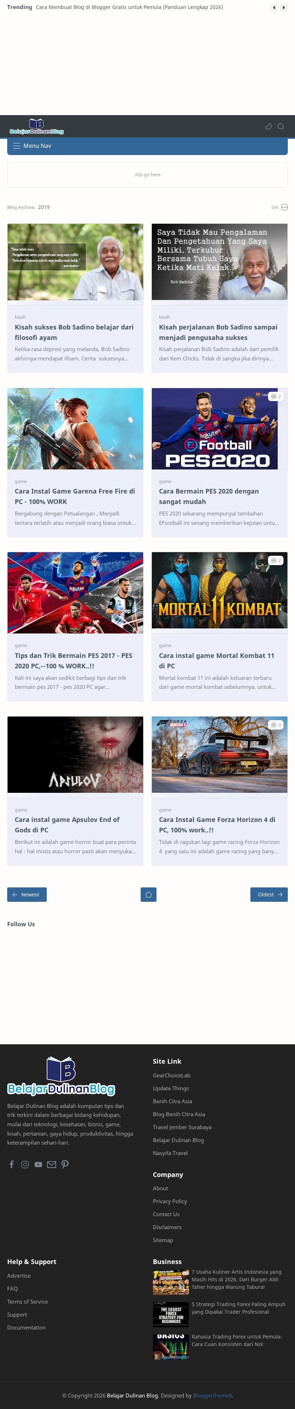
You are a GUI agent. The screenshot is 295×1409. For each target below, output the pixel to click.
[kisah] (20, 317)
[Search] (280, 126)
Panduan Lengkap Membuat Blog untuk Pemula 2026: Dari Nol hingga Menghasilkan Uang (146, 7)
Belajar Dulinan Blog (178, 1140)
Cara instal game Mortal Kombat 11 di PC (216, 660)
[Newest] (27, 894)
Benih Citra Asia (172, 1101)
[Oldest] (269, 894)
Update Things (171, 1088)
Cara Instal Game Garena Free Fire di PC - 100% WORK (75, 496)
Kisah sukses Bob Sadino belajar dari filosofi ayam (74, 332)
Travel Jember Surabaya (182, 1127)
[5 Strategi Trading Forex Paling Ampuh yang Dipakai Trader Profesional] (171, 1314)
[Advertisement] (147, 64)
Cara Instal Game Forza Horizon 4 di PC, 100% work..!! (217, 824)
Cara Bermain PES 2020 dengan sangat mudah (209, 496)
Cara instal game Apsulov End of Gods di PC (67, 824)
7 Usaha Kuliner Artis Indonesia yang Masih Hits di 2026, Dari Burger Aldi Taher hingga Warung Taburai (237, 1279)
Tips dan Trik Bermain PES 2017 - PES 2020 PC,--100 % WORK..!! (73, 660)
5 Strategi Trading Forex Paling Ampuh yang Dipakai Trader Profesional (239, 1308)
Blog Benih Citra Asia (179, 1114)
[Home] (148, 894)
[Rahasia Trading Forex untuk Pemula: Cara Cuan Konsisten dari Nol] (171, 1347)
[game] (21, 481)
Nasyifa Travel (170, 1152)
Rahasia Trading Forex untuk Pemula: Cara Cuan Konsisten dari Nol (237, 1340)
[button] (274, 8)
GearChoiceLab (171, 1075)
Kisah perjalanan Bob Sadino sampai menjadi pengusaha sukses (218, 332)
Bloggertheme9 (212, 1395)
